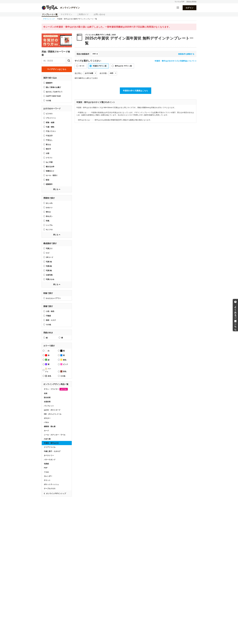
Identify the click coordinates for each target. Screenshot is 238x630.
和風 (47, 221)
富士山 (48, 144)
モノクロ (49, 230)
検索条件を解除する (186, 54)
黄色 (64, 360)
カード (46, 431)
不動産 (48, 316)
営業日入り (50, 171)
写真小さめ (50, 279)
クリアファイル (50, 447)
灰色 (49, 376)
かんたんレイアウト (53, 298)
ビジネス (49, 114)
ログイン (189, 8)
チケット (47, 480)
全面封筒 (47, 402)
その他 (48, 325)
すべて (81, 66)
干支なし (49, 140)
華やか (48, 212)
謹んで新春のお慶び (53, 87)
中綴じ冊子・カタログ (52, 451)
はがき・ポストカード (52, 410)
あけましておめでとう (54, 92)
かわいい (49, 207)
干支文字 (49, 136)
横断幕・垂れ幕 (50, 426)
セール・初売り (52, 175)
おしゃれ (49, 203)
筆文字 (48, 149)
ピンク (65, 364)
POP (45, 468)
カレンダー (48, 476)
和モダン (49, 216)
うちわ (46, 472)
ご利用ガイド (83, 14)
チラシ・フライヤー (55, 389)
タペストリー (49, 455)
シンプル (49, 225)
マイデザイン (66, 14)
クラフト (49, 158)
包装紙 (46, 464)
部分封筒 (47, 397)
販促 (47, 180)
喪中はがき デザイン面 (123, 66)
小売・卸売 (50, 311)
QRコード (49, 257)
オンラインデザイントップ (56, 493)
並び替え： (79, 73)
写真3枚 (49, 270)
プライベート (51, 118)
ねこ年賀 (49, 162)
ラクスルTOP (179, 2)
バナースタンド (50, 460)
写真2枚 (49, 266)
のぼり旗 (47, 439)
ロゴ (47, 253)
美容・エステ (51, 320)
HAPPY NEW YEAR (53, 96)
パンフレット (49, 406)
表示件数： (104, 73)
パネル (46, 422)
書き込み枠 (50, 167)
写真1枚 (49, 262)
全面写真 (49, 275)
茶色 (64, 371)
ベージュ (48, 370)
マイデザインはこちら (56, 69)
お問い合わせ (99, 14)
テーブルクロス (50, 488)
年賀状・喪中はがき (51, 443)
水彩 (47, 153)
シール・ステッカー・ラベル (54, 435)
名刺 (45, 393)
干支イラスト (51, 131)
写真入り (49, 248)
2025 (94, 54)
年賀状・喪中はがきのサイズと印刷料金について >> (175, 61)
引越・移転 (50, 127)
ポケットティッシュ (51, 484)
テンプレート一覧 (50, 14)
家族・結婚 (50, 122)
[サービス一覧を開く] (177, 8)
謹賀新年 (49, 83)
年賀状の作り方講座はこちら (135, 90)
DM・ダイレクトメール (52, 414)
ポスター (47, 418)
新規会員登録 (191, 2)
